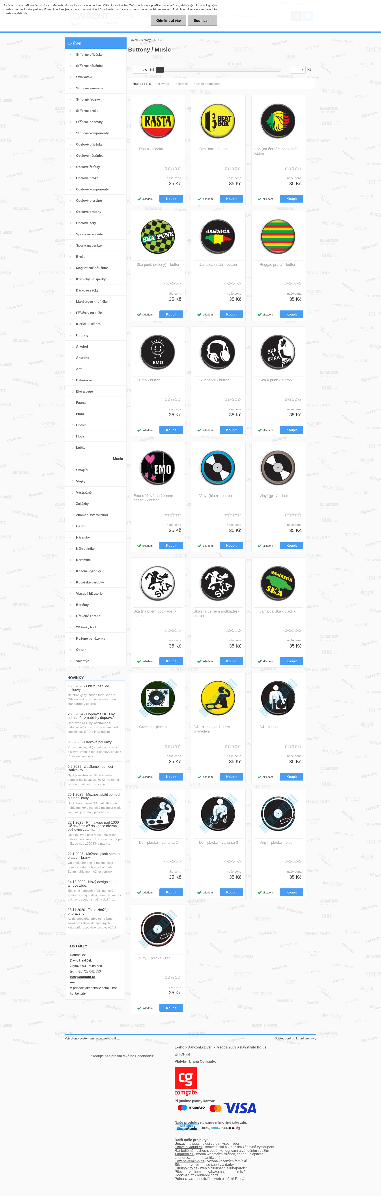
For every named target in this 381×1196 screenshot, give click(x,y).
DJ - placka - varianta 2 (158, 842)
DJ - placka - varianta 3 (218, 842)
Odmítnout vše (168, 20)
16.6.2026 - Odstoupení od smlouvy (88, 688)
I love (80, 436)
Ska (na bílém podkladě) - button (154, 613)
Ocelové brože (87, 178)
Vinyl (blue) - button (215, 496)
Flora (80, 414)
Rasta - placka (151, 149)
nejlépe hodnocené (207, 83)
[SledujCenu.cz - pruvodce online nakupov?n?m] (210, 1126)
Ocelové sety (86, 223)
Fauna (81, 402)
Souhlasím (202, 20)
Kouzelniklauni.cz (188, 1147)
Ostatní (81, 526)
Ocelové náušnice (89, 155)
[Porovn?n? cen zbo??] (231, 1126)
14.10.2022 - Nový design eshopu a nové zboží (94, 883)
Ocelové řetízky (88, 167)
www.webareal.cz (108, 1038)
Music (118, 459)
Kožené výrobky (88, 571)
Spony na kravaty (89, 234)
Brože (80, 256)
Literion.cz (183, 1157)
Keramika (83, 560)
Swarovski (84, 77)
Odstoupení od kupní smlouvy (295, 1038)
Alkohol (82, 346)
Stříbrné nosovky (89, 122)
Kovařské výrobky (90, 582)
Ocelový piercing (89, 200)
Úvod (134, 40)
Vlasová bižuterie (89, 593)
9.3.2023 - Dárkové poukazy (90, 742)
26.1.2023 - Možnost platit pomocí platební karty (94, 796)
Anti (79, 369)
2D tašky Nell (86, 627)
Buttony (82, 335)
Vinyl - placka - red (154, 958)
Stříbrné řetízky (88, 99)
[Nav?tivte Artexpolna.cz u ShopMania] (187, 1126)
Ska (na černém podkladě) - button (216, 613)
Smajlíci (82, 470)
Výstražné (84, 492)
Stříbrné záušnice (89, 88)
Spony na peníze (89, 245)
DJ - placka (269, 727)
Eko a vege (84, 391)
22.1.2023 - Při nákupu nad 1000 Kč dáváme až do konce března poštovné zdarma (93, 826)
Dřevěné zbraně (88, 616)
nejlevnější (163, 83)
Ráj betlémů (184, 1150)
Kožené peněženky (90, 638)
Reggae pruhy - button (278, 264)
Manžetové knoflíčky (92, 301)
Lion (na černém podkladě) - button (277, 151)
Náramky (83, 537)
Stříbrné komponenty (92, 133)
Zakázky (82, 504)
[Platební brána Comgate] (186, 1068)
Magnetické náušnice (92, 268)
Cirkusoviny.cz (186, 1168)
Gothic (81, 425)
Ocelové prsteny (88, 212)
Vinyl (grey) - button (276, 496)
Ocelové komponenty (92, 189)
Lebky (80, 447)
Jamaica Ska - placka (277, 611)
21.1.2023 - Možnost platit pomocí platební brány (94, 855)
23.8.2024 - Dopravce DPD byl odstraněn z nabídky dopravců (92, 716)
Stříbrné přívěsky (89, 54)
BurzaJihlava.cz (187, 1143)
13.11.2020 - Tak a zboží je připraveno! (88, 911)
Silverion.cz (184, 1164)
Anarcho (82, 358)
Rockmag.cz (184, 1175)
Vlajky (80, 481)
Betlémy (82, 605)
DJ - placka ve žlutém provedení (212, 729)
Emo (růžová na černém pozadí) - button (153, 498)
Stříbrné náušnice (89, 66)
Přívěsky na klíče (89, 313)
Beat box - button (213, 149)
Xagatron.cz (184, 1154)
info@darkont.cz (82, 977)
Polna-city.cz (184, 1179)
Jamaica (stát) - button (218, 264)
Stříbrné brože (87, 111)
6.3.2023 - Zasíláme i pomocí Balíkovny (90, 768)
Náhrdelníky (85, 548)
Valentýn (82, 661)
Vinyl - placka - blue (276, 842)
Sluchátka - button (214, 380)
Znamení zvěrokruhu (92, 515)
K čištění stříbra (88, 324)
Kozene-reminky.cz (189, 1161)
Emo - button (149, 380)
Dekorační (84, 380)
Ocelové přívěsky (89, 144)
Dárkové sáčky (87, 290)
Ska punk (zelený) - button (158, 264)
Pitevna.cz (183, 1172)
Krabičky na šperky (91, 279)
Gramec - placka (153, 727)
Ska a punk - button (276, 380)
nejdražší (182, 83)
